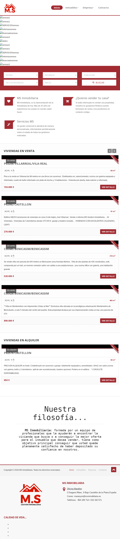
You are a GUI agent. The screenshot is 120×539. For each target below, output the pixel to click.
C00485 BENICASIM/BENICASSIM (26, 249)
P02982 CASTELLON (17, 204)
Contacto (103, 7)
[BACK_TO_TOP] (113, 469)
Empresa (88, 7)
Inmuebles (71, 7)
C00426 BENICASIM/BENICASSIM (26, 293)
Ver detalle (108, 187)
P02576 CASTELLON (17, 353)
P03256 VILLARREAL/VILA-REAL (25, 163)
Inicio (57, 7)
